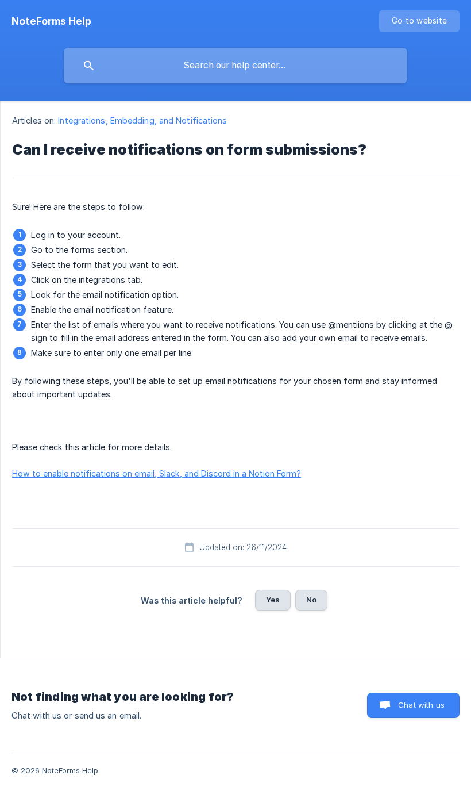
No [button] (311, 599)
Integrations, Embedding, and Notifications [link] (142, 120)
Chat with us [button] (421, 704)
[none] (51, 21)
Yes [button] (273, 599)
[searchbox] (235, 65)
